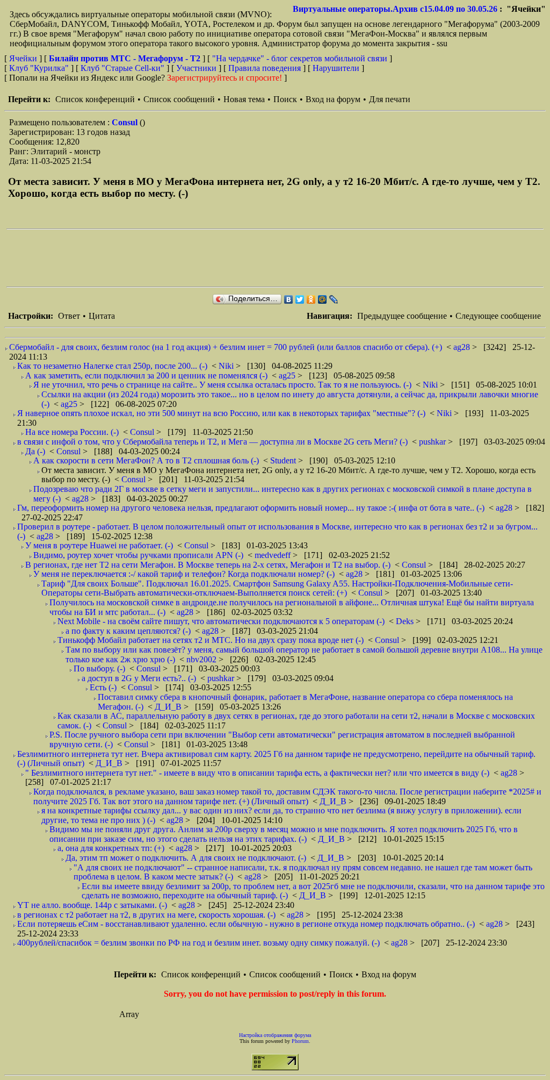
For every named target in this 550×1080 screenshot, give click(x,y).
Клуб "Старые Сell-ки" (122, 68)
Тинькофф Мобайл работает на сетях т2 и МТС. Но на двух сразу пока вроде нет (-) (210, 640)
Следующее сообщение (498, 315)
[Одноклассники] (311, 299)
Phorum (300, 1041)
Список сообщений (179, 99)
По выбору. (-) (99, 668)
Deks (406, 621)
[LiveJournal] (333, 299)
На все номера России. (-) (72, 432)
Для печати (389, 99)
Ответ (69, 315)
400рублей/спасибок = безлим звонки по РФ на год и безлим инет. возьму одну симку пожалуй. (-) (198, 942)
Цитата (102, 315)
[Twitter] (300, 299)
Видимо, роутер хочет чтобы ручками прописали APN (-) (138, 555)
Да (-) (35, 451)
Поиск (285, 99)
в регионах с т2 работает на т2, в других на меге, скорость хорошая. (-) (146, 914)
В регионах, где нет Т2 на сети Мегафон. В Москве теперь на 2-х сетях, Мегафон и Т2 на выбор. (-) (207, 564)
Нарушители (336, 68)
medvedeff (274, 555)
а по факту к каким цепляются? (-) (128, 630)
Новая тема (244, 99)
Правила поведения (264, 68)
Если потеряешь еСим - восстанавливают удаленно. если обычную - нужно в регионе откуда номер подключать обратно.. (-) (246, 923)
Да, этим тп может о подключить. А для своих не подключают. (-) (186, 857)
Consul (126, 122)
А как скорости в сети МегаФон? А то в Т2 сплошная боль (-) (146, 460)
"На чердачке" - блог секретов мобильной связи (299, 58)
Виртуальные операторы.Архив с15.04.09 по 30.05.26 (395, 8)
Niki (227, 365)
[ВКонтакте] (288, 299)
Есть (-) (103, 687)
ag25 (288, 375)
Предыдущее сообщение (402, 315)
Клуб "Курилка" (39, 68)
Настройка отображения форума (275, 1035)
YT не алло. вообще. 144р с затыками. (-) (92, 905)
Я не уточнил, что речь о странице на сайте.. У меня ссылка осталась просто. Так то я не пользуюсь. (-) (222, 384)
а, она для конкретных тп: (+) (110, 848)
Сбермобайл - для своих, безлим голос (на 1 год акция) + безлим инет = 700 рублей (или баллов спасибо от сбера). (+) (225, 347)
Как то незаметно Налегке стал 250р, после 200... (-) (112, 365)
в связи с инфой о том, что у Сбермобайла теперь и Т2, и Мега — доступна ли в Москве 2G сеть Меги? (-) (212, 441)
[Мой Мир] (322, 299)
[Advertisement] (201, 258)
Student (284, 460)
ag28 (462, 347)
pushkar (433, 441)
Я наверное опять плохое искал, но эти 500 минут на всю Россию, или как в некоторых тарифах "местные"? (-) (221, 413)
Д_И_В (169, 706)
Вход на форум (333, 99)
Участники (196, 68)
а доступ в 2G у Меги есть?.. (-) (139, 678)
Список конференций (95, 99)
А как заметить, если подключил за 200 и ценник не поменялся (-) (146, 375)
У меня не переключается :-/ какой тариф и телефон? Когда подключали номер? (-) (184, 573)
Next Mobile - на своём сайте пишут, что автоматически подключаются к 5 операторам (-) (221, 621)
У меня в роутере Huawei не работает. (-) (99, 545)
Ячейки (24, 58)
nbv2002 (202, 659)
